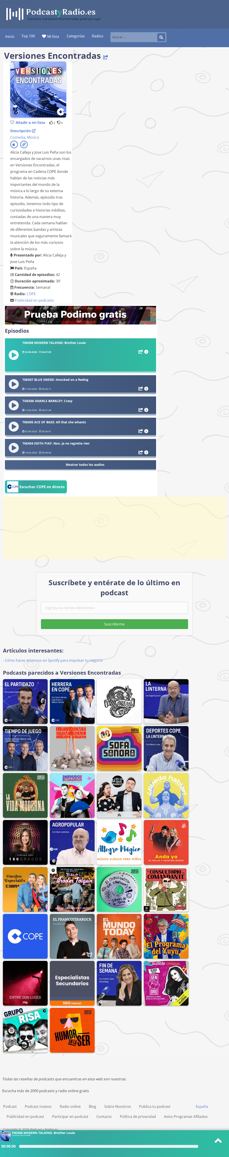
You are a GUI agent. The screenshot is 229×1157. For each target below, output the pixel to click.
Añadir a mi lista (30, 122)
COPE (31, 293)
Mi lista (53, 36)
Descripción (21, 130)
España (202, 1106)
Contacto (104, 1116)
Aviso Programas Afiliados (186, 1116)
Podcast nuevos (38, 1106)
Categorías (76, 36)
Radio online (70, 1106)
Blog (92, 1106)
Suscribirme (114, 624)
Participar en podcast (70, 1116)
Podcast (10, 1106)
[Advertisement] (114, 527)
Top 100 (28, 36)
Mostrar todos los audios (85, 464)
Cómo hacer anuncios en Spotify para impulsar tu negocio (54, 660)
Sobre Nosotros (117, 1106)
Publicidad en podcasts (34, 300)
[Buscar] (161, 37)
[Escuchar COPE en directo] (36, 492)
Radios (97, 36)
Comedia (17, 137)
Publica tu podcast (154, 1106)
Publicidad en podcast (25, 1116)
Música (33, 137)
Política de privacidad (138, 1116)
